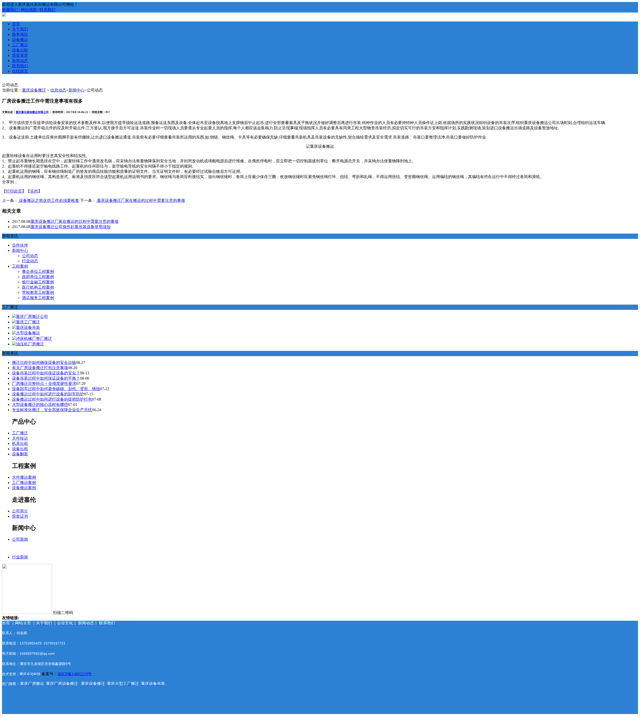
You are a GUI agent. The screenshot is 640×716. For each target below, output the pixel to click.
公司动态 (30, 256)
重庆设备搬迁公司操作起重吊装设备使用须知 (70, 227)
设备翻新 (20, 454)
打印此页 (14, 191)
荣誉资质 (20, 55)
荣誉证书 (20, 516)
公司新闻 (20, 539)
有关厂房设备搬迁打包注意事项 (40, 368)
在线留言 (20, 71)
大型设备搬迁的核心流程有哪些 (40, 404)
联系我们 (48, 10)
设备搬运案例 (24, 488)
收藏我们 (10, 10)
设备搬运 (20, 40)
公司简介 (20, 511)
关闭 (34, 191)
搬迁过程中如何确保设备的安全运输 (44, 362)
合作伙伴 (20, 245)
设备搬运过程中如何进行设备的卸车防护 (48, 394)
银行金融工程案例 (38, 282)
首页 (16, 24)
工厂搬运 (20, 45)
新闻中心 (76, 90)
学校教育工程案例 (38, 292)
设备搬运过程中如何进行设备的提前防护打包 (52, 399)
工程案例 (20, 266)
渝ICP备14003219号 (75, 674)
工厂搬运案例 (24, 482)
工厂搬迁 (20, 433)
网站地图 (29, 10)
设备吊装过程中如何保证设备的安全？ (46, 373)
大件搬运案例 (24, 477)
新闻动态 (20, 61)
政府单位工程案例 (38, 277)
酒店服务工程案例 (38, 298)
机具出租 (20, 443)
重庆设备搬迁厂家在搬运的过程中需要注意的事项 (140, 200)
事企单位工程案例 (38, 271)
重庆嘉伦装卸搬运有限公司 (32, 112)
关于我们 (20, 29)
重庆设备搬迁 (34, 90)
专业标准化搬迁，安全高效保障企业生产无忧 (52, 410)
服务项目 (20, 34)
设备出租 (20, 50)
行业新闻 (20, 557)
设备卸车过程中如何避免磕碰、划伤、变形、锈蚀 (56, 389)
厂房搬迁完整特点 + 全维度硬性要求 (44, 383)
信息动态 (58, 90)
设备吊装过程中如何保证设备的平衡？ (46, 378)
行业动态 (30, 261)
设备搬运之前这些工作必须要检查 (48, 200)
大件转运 (20, 438)
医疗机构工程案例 (38, 287)
